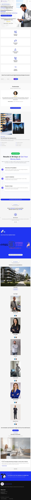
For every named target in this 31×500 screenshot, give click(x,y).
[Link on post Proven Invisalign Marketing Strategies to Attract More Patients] (15, 448)
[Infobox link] (15, 33)
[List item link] (3, 498)
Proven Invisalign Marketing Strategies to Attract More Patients (15, 461)
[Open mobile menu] (30, 1)
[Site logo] (4, 1)
